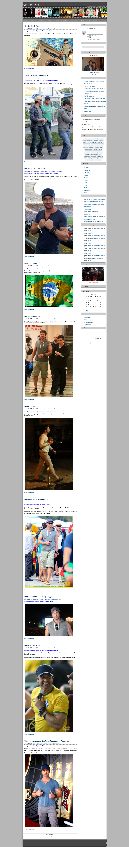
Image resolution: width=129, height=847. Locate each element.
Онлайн (85, 180)
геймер (89, 158)
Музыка (85, 177)
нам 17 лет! (42, 4)
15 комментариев (58, 318)
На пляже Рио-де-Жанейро (36, 499)
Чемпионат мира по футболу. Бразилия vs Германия (46, 741)
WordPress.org (87, 324)
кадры (98, 158)
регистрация (89, 39)
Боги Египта (101, 140)
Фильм (100, 154)
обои (101, 158)
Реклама (87, 154)
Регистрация (87, 317)
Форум (89, 20)
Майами (90, 149)
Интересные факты (88, 173)
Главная (26, 20)
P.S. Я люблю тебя (86, 140)
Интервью (56, 20)
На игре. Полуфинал (33, 645)
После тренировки (32, 316)
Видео (49, 20)
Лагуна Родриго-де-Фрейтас (36, 75)
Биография (64, 20)
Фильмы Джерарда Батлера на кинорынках (93, 221)
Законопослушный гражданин (97, 144)
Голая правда (94, 142)
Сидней (91, 154)
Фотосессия (100, 156)
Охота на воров (88, 151)
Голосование (101, 142)
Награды (95, 149)
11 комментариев (58, 502)
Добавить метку (87, 144)
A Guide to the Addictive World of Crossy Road (94, 104)
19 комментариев (57, 743)
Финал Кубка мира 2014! (34, 168)
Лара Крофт (97, 147)
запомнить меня (92, 35)
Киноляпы (86, 147)
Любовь (86, 149)
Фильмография (74, 20)
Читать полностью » (29, 68)
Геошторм (89, 142)
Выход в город (30, 263)
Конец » (60, 837)
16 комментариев (58, 28)
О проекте (96, 20)
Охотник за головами (97, 151)
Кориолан (91, 147)
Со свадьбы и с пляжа (93, 72)
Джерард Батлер (31, 5)
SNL (91, 140)
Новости (33, 20)
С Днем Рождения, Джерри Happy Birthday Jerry (94, 216)
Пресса (82, 20)
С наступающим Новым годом (91, 211)
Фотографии (41, 20)
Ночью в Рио (29, 406)
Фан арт (86, 187)
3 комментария (57, 647)
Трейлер (95, 154)
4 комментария (57, 599)
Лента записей (87, 320)
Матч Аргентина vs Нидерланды (38, 596)
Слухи (85, 185)
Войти (85, 319)
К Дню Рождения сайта (89, 207)
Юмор (86, 158)
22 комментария (57, 265)
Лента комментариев (88, 322)
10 (51, 837)
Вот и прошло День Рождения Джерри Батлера (94, 199)
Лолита (101, 147)
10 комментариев (58, 408)
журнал (93, 158)
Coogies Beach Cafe (31, 26)
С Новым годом (87, 209)
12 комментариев (58, 78)
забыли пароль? (96, 39)
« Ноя (87, 310)
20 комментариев (58, 171)
